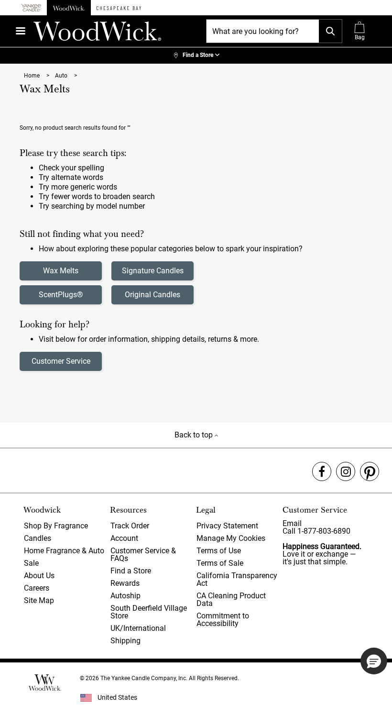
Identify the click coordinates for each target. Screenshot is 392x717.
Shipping (125, 640)
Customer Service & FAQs (143, 554)
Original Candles (152, 294)
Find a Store (130, 570)
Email (292, 523)
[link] (196, 55)
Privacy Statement (227, 525)
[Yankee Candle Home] (31, 8)
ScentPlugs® (61, 294)
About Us (39, 575)
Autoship (125, 595)
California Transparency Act (236, 579)
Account (124, 538)
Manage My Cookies (230, 538)
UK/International (138, 628)
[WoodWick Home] (69, 7)
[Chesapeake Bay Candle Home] (119, 7)
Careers (36, 588)
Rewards (125, 583)
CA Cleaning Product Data (231, 599)
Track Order (129, 525)
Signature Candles (153, 270)
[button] (373, 661)
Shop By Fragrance (56, 525)
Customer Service (61, 361)
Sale (31, 563)
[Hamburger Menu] (20, 31)
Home (32, 75)
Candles (37, 538)
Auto (62, 75)
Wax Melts (60, 270)
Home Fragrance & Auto (64, 550)
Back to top (194, 434)
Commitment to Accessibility (222, 619)
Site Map (39, 600)
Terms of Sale (219, 563)
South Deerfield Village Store (148, 612)
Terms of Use (218, 550)
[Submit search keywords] (330, 31)
